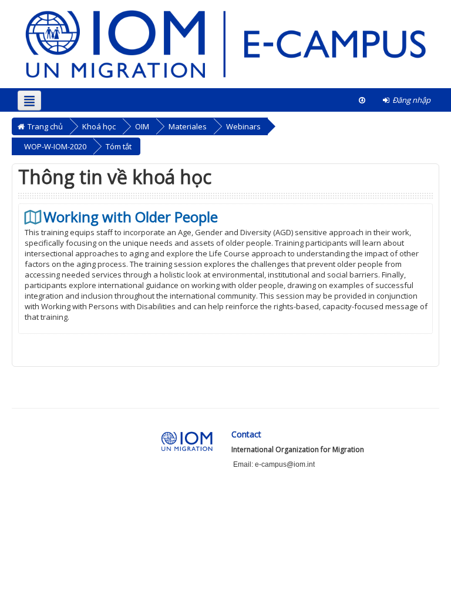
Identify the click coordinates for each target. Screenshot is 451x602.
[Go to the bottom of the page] (362, 100)
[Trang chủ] (225, 43)
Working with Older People (130, 217)
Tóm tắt (119, 146)
